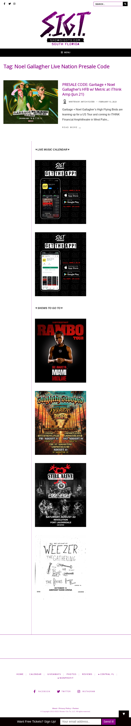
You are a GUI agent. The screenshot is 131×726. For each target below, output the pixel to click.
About (54, 708)
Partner (76, 708)
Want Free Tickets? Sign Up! (36, 721)
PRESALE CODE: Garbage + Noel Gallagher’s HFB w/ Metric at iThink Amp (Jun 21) (91, 89)
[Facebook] (5, 4)
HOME (20, 674)
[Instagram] (14, 4)
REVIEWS (87, 674)
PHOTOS (71, 674)
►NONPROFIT (65, 678)
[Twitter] (10, 4)
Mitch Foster (88, 101)
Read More (72, 127)
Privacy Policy (65, 708)
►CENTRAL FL (106, 674)
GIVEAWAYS (54, 674)
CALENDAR (35, 674)
